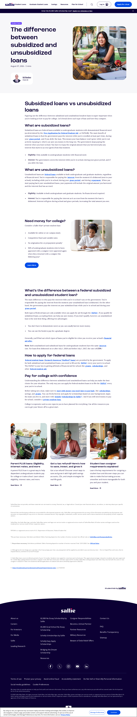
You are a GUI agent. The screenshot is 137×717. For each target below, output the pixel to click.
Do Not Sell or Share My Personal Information (102, 679)
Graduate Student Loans (39, 4)
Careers (14, 624)
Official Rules (94, 543)
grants (88, 366)
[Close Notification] (133, 11)
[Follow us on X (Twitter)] (59, 666)
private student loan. (52, 399)
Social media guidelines (20, 684)
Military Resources (78, 635)
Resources (64, 4)
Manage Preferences (97, 712)
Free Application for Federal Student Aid (61, 133)
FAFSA (84, 363)
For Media (15, 635)
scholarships (97, 366)
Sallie (13, 640)
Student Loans (20, 4)
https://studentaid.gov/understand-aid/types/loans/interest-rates (34, 568)
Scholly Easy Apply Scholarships (48, 642)
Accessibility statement (71, 679)
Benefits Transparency (109, 632)
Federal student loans (34, 360)
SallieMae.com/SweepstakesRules (101, 537)
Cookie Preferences (41, 684)
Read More (15, 485)
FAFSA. (95, 313)
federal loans (50, 174)
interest (71, 177)
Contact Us (104, 618)
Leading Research (18, 646)
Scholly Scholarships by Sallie (68, 397)
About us (14, 618)
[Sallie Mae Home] (10, 4)
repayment (96, 180)
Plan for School (77, 4)
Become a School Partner (80, 624)
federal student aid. (38, 369)
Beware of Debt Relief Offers (82, 640)
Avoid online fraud (51, 679)
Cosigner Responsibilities (80, 618)
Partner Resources (78, 629)
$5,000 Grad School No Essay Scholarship (52, 628)
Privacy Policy (65, 715)
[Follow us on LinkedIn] (86, 666)
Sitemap (103, 637)
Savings (54, 4)
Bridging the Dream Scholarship (48, 651)
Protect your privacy (32, 679)
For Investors (16, 629)
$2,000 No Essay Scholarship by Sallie (53, 620)
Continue (114, 712)
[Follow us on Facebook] (50, 666)
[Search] (92, 4)
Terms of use (16, 679)
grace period (34, 139)
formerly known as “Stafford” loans (60, 360)
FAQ (101, 626)
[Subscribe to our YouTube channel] (77, 666)
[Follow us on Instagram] (68, 666)
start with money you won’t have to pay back (76, 391)
